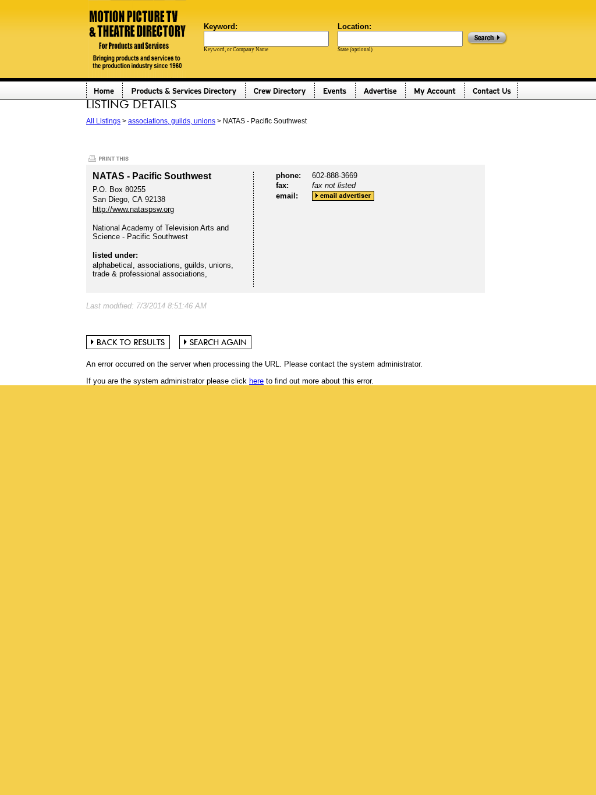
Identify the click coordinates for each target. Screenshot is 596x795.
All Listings (103, 121)
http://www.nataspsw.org (133, 209)
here (256, 381)
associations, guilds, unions (171, 121)
